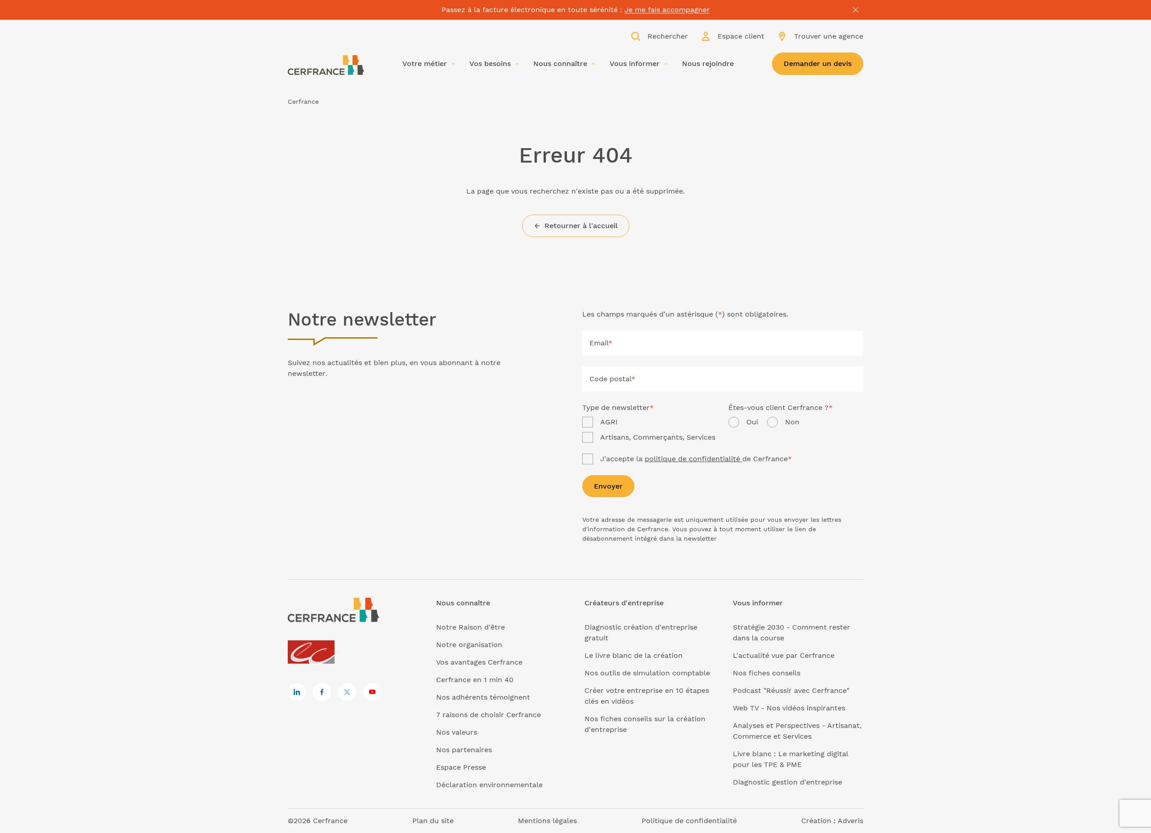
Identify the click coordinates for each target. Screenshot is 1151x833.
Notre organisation (469, 644)
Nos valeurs (456, 732)
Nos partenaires (464, 749)
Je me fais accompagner (667, 9)
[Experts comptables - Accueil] (313, 652)
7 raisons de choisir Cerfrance (488, 714)
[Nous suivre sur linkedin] (297, 692)
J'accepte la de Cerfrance (696, 458)
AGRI (609, 422)
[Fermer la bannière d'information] (855, 10)
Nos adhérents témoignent (483, 697)
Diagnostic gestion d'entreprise (787, 782)
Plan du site (433, 820)
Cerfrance (303, 101)
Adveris (850, 820)
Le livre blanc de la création (633, 655)
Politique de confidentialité (689, 820)
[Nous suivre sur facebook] (322, 692)
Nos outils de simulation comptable (647, 673)
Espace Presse (461, 767)
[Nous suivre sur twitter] (347, 692)
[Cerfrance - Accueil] (326, 65)
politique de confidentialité (693, 458)
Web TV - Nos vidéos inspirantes (789, 708)
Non (792, 422)
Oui (752, 422)
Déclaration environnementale (489, 784)
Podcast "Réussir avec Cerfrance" (791, 690)
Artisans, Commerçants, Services (657, 437)
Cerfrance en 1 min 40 (474, 679)
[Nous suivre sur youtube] (372, 692)
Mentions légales (547, 820)
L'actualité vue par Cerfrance (783, 655)
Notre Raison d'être (470, 627)
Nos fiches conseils (766, 673)
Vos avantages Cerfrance (479, 662)
